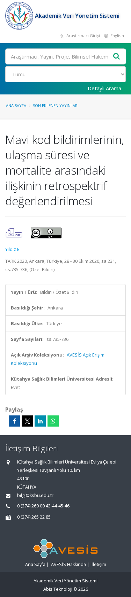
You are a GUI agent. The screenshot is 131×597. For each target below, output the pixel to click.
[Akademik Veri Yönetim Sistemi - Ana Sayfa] (20, 15)
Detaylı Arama (104, 88)
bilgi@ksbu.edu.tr (35, 495)
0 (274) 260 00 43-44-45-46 (43, 506)
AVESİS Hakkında (68, 564)
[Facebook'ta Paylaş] (14, 421)
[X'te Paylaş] (27, 421)
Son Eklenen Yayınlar (55, 105)
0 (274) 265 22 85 (34, 517)
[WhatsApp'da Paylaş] (53, 421)
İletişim (99, 564)
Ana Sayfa (16, 105)
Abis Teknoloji (57, 589)
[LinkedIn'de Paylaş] (40, 421)
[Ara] (117, 56)
